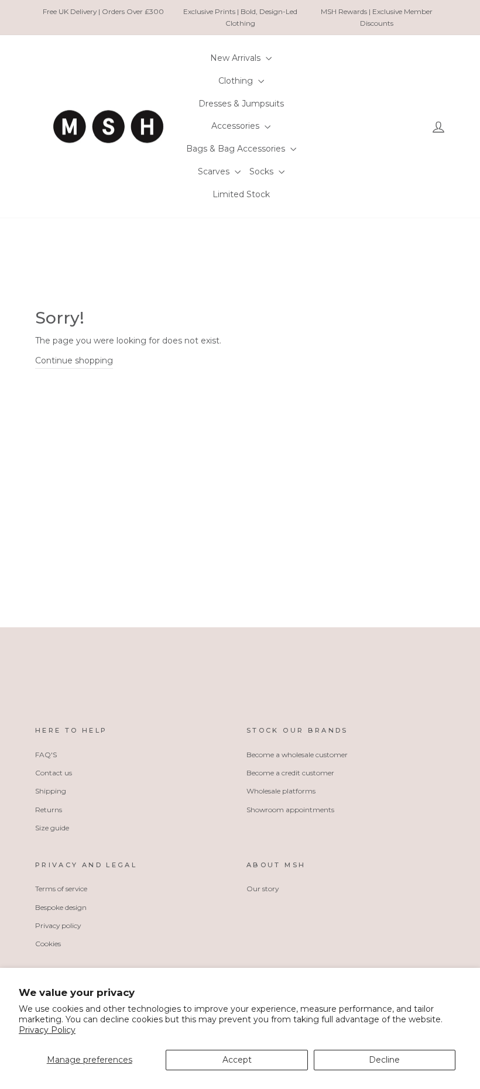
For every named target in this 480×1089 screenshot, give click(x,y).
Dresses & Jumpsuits (241, 103)
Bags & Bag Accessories (236, 148)
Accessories (236, 126)
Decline (384, 1059)
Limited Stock (241, 194)
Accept (237, 1059)
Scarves (215, 171)
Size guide (52, 827)
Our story (262, 888)
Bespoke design (61, 907)
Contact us (53, 772)
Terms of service (61, 888)
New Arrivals (236, 58)
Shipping (50, 790)
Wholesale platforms (281, 790)
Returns (48, 809)
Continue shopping (74, 360)
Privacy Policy (47, 1030)
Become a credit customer (290, 772)
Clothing (236, 80)
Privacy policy (58, 925)
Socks (262, 171)
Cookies (48, 943)
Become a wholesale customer (297, 754)
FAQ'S (46, 754)
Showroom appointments (290, 809)
